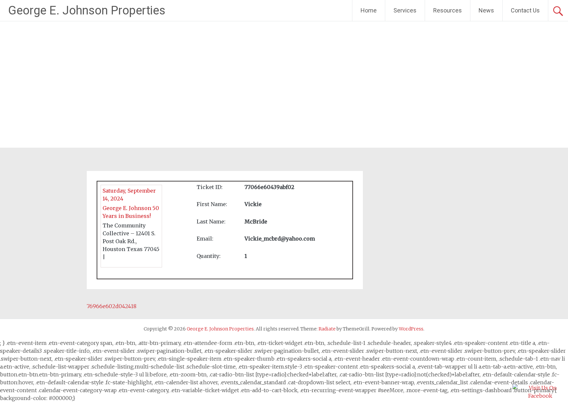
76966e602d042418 (111, 306)
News (486, 10)
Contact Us (525, 10)
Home (369, 10)
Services (404, 10)
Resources (447, 10)
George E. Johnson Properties (86, 10)
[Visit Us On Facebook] (540, 395)
